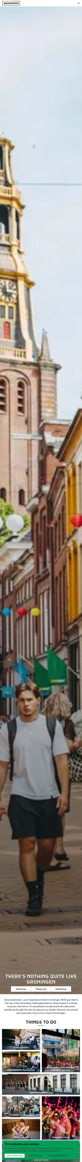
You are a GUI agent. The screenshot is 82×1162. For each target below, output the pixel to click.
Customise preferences (58, 1155)
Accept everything (14, 1155)
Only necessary (35, 1155)
